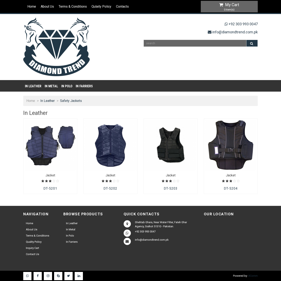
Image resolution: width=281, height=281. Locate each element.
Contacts (122, 6)
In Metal (51, 86)
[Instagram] (48, 276)
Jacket (50, 175)
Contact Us (32, 254)
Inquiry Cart (32, 248)
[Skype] (58, 276)
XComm (253, 275)
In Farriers (84, 86)
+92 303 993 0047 (243, 24)
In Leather (33, 86)
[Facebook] (38, 276)
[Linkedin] (79, 276)
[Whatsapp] (27, 276)
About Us (47, 6)
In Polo (66, 86)
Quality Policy (34, 241)
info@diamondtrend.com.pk (235, 32)
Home (31, 6)
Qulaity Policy (101, 6)
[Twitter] (68, 276)
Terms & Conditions (73, 6)
